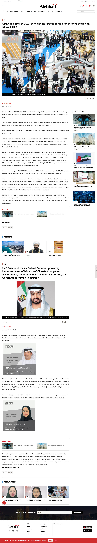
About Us (43, 531)
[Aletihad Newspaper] (48, 6)
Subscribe (77, 512)
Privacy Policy (44, 534)
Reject (56, 540)
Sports (22, 11)
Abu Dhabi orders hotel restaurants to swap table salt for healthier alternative (36, 499)
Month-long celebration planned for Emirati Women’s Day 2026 (57, 499)
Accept (50, 540)
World (11, 11)
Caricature (50, 11)
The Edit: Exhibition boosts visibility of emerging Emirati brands (58, 254)
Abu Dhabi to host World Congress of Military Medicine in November (12, 499)
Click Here (31, 540)
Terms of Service (58, 524)
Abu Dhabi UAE (16, 0)
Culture (28, 11)
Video (34, 11)
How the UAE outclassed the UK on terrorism (35, 254)
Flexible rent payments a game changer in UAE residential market (12, 254)
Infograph (57, 11)
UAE (7, 11)
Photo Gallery (41, 11)
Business (16, 11)
